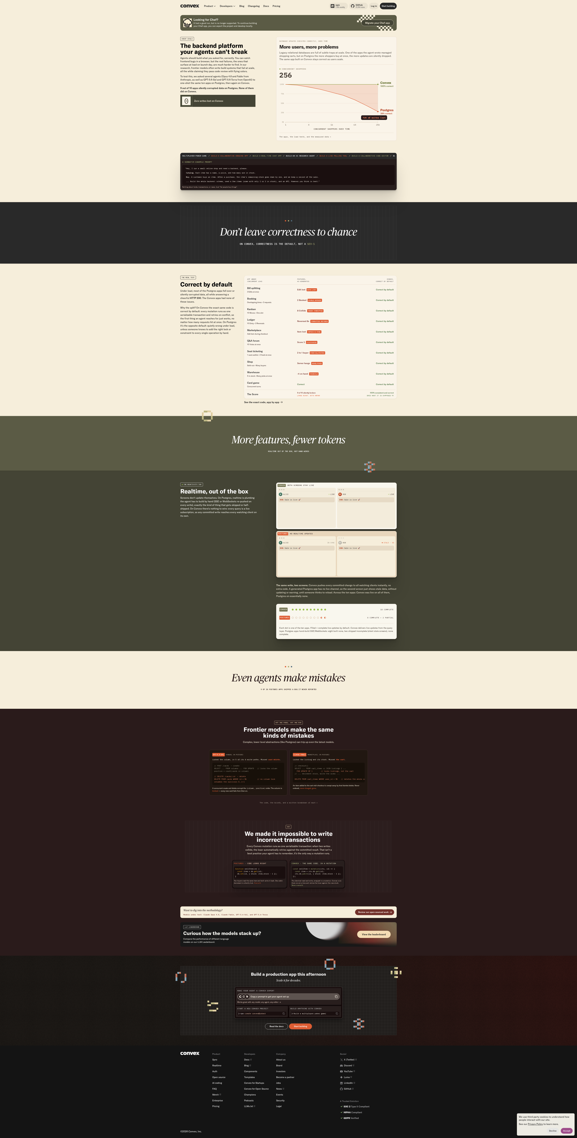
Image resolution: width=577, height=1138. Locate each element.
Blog (241, 6)
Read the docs (277, 1026)
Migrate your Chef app (377, 22)
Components (250, 1071)
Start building (388, 6)
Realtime (216, 1065)
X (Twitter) (349, 1059)
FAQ (214, 1089)
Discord (348, 1065)
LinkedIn (348, 1083)
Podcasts (249, 1100)
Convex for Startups (254, 1083)
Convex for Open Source (256, 1089)
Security (280, 1100)
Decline (553, 1130)
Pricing (276, 6)
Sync (214, 1059)
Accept (566, 1130)
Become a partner (285, 1077)
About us (280, 1059)
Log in (374, 6)
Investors (280, 1071)
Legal (279, 1106)
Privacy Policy (535, 1124)
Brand (279, 1065)
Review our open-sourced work (373, 912)
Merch (215, 1094)
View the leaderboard (374, 934)
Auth (214, 1071)
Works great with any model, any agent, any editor (257, 1002)
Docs (266, 6)
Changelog (254, 6)
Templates (249, 1077)
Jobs (278, 1083)
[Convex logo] (189, 6)
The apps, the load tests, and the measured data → (305, 137)
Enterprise (217, 1100)
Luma (347, 1077)
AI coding (217, 1083)
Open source (218, 1077)
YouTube (348, 1071)
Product (208, 6)
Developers (226, 6)
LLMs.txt (248, 1106)
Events (279, 1094)
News (279, 1089)
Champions (250, 1094)
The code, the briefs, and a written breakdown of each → (289, 803)
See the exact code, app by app (261, 402)
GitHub (347, 1089)
